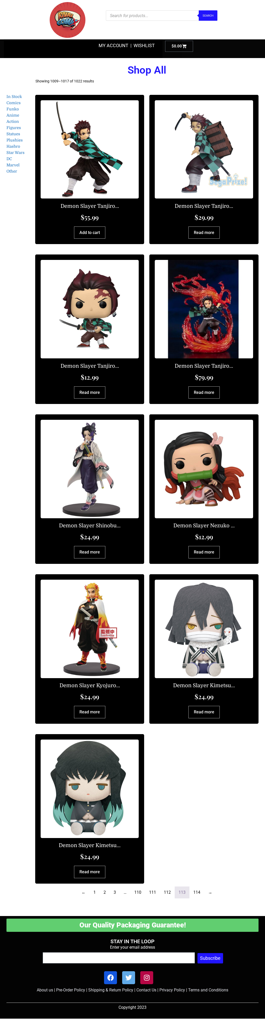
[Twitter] (128, 977)
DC (9, 159)
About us (45, 990)
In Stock (14, 96)
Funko (12, 109)
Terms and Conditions (208, 990)
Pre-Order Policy (70, 990)
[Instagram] (146, 977)
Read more (204, 232)
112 (167, 892)
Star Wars (15, 152)
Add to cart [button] (89, 232)
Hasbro (13, 146)
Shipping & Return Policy (110, 990)
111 (152, 892)
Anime (12, 115)
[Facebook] (110, 977)
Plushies (14, 140)
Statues (13, 134)
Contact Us (146, 990)
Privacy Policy (172, 990)
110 (137, 892)
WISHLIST (144, 45)
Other (11, 171)
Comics (13, 103)
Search (208, 15)
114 (196, 892)
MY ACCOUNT (113, 45)
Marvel (13, 165)
